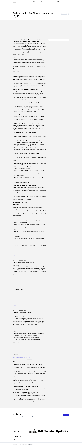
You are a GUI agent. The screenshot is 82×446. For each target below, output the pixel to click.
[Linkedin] (68, 14)
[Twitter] (66, 14)
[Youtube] (36, 435)
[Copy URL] (61, 14)
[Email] (63, 14)
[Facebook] (65, 14)
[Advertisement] (41, 27)
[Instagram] (30, 435)
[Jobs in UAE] (19, 2)
